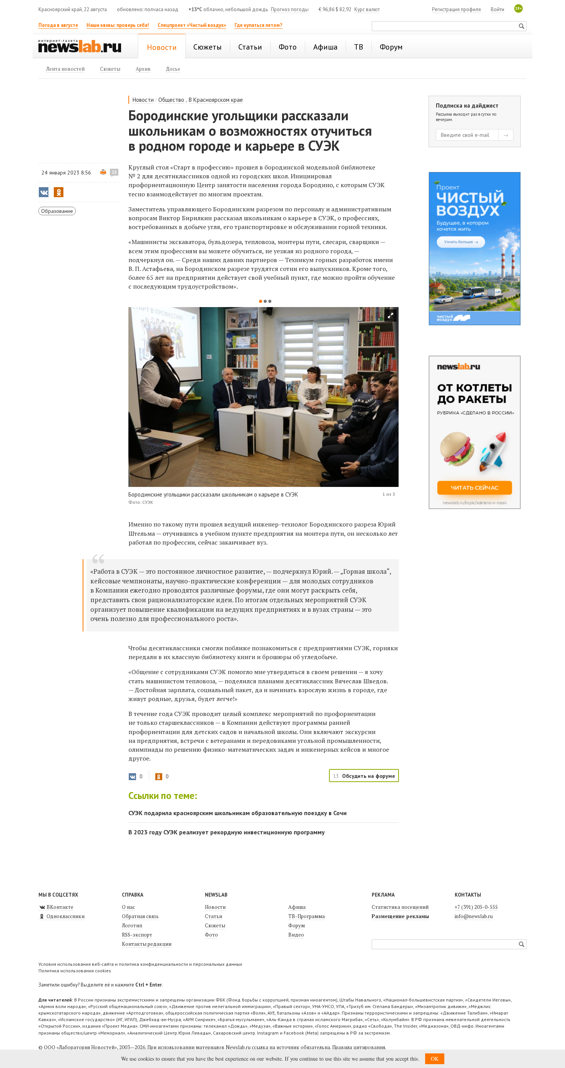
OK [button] (435, 1058)
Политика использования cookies (74, 970)
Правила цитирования (358, 1047)
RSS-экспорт (137, 934)
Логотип (132, 925)
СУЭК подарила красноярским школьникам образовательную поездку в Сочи (237, 813)
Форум (296, 925)
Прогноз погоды (290, 9)
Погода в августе (58, 25)
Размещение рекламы (400, 916)
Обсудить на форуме (368, 775)
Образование (57, 211)
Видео (296, 934)
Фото (211, 934)
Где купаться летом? (258, 25)
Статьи (213, 916)
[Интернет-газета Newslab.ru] (83, 47)
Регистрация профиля (456, 9)
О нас (128, 907)
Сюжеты (215, 925)
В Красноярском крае (216, 99)
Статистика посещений (400, 907)
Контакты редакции (146, 943)
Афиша (297, 907)
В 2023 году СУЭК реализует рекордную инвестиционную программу (226, 832)
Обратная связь (140, 916)
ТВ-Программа (306, 916)
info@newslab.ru (474, 916)
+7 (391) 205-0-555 (476, 907)
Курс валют (367, 9)
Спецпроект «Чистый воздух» (192, 25)
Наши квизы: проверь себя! (117, 25)
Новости (143, 99)
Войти (497, 9)
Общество (171, 99)
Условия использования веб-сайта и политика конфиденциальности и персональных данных (140, 964)
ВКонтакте (59, 907)
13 (114, 172)
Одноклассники (65, 916)
